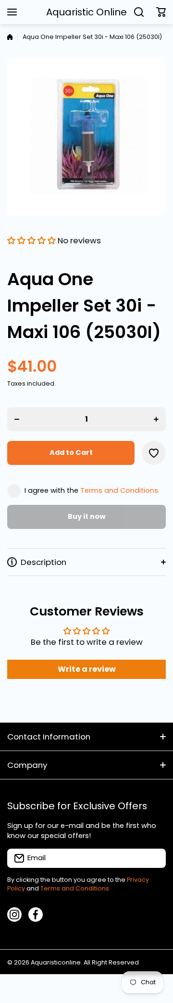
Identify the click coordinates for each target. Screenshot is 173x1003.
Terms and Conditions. (120, 490)
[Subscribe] (154, 858)
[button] (161, 12)
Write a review (87, 669)
